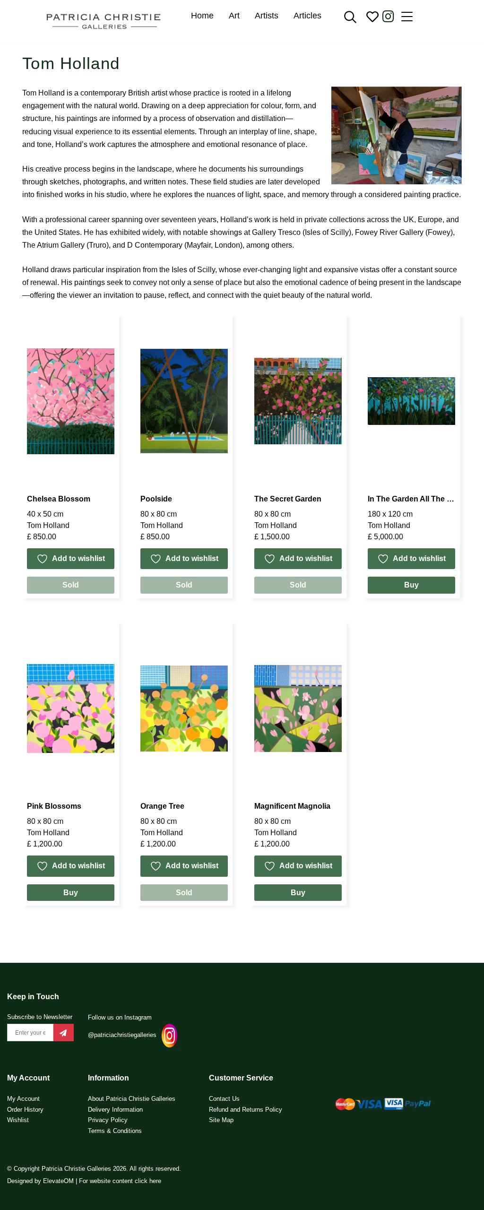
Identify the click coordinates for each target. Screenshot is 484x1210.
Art (234, 15)
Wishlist (18, 1120)
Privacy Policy (108, 1120)
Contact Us (224, 1098)
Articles (307, 15)
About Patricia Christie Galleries (131, 1098)
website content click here (125, 1180)
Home (202, 15)
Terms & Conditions (115, 1130)
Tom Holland (48, 525)
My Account (23, 1098)
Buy (411, 585)
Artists (266, 15)
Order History (25, 1109)
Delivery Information (115, 1109)
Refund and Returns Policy (245, 1109)
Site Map (221, 1120)
